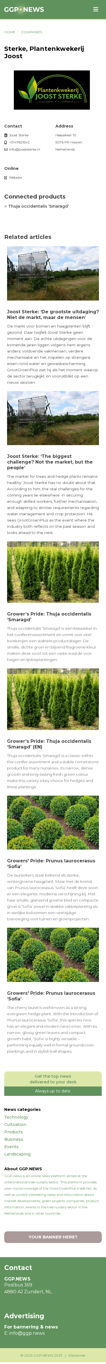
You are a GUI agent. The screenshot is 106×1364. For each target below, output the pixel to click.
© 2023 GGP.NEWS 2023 (41, 1355)
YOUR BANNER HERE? (53, 1237)
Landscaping (17, 1154)
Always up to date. (53, 1091)
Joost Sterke (18, 135)
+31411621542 (19, 142)
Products (13, 1131)
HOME (9, 32)
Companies (31, 32)
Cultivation (15, 1124)
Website (15, 177)
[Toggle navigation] (96, 9)
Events (11, 1146)
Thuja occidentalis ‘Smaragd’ (38, 206)
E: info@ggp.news (24, 1333)
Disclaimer (77, 1355)
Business (13, 1139)
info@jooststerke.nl (24, 149)
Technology (16, 1117)
